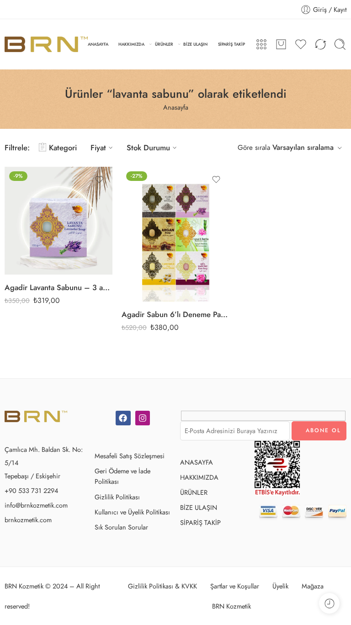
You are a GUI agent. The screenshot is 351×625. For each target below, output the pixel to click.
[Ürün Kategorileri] (261, 44)
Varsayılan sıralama (303, 147)
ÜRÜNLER (164, 44)
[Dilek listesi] (99, 179)
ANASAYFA (98, 44)
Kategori (63, 147)
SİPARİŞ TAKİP (231, 44)
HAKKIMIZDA (131, 44)
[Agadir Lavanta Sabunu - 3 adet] (58, 221)
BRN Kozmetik (231, 606)
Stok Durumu (148, 147)
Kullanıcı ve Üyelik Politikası (132, 512)
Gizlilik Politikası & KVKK (162, 586)
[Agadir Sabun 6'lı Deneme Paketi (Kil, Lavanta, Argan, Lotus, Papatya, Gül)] (175, 234)
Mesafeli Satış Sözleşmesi (130, 456)
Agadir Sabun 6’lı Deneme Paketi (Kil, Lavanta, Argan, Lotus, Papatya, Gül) (175, 314)
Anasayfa (175, 107)
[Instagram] (142, 418)
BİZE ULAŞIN (195, 44)
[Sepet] (281, 44)
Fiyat (98, 147)
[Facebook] (123, 418)
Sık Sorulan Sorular (121, 527)
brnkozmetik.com (28, 519)
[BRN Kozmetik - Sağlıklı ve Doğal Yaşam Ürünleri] (46, 44)
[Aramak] (340, 44)
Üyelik (280, 586)
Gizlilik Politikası (117, 497)
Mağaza (313, 586)
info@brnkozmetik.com (36, 505)
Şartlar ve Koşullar (234, 586)
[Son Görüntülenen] (329, 603)
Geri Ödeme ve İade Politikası (122, 476)
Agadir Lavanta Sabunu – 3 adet (58, 287)
